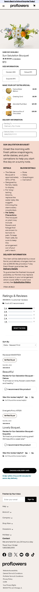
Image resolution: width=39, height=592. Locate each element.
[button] (3, 6)
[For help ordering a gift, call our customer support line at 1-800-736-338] (19, 6)
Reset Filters (19, 328)
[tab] (19, 29)
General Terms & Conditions (12, 573)
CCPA (5, 582)
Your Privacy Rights (9, 585)
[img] (19, 29)
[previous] (1, 31)
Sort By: (6, 342)
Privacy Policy (7, 579)
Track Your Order (10, 545)
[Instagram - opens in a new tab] (11, 555)
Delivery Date (9, 131)
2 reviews (16, 59)
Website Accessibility (10, 570)
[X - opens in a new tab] (16, 555)
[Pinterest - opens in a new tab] (28, 555)
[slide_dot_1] (20, 46)
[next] (37, 31)
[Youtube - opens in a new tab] (22, 555)
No (32, 397)
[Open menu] (3, 6)
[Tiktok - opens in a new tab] (33, 555)
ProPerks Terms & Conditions (13, 576)
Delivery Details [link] (10, 269)
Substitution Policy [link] (22, 282)
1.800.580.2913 (8, 548)
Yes (26, 397)
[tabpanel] (19, 29)
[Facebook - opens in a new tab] (5, 555)
